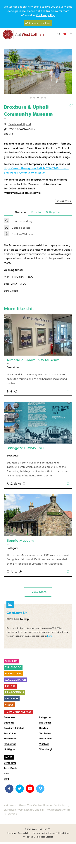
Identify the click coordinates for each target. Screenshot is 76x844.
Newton (43, 728)
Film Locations (14, 692)
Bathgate (9, 722)
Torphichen (45, 733)
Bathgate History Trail (25, 448)
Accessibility (24, 833)
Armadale (9, 717)
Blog (6, 778)
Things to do (13, 667)
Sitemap (11, 833)
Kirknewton (10, 744)
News (7, 773)
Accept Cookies (39, 23)
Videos (9, 704)
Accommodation (15, 679)
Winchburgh (45, 749)
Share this (65, 201)
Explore (10, 686)
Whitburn (44, 744)
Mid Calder (45, 722)
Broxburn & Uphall (19, 124)
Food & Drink (13, 673)
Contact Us (10, 762)
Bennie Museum (20, 540)
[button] (31, 98)
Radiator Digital (44, 836)
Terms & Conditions (59, 833)
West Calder (45, 738)
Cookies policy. (45, 15)
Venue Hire (11, 698)
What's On (11, 661)
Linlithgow (9, 749)
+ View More (38, 592)
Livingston (45, 717)
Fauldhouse (10, 738)
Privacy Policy (40, 833)
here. (49, 635)
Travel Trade (10, 768)
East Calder (10, 733)
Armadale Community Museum (33, 360)
